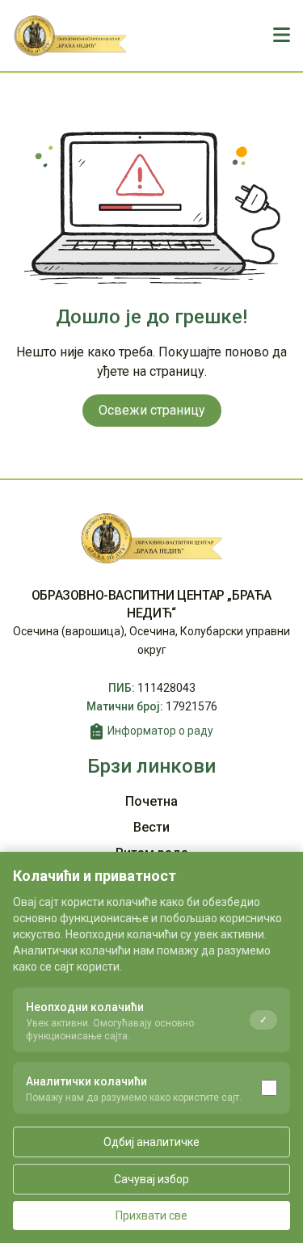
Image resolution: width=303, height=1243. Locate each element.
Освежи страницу (152, 410)
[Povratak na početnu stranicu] (70, 35)
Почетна (151, 801)
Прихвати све (151, 1215)
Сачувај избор (151, 1179)
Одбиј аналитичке (151, 1142)
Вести (151, 827)
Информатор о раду (160, 730)
